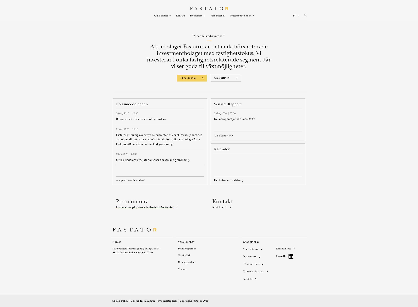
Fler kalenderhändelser (227, 180)
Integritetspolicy (167, 300)
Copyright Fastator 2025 (194, 300)
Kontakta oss (219, 207)
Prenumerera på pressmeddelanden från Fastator (145, 207)
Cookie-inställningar (143, 300)
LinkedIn (281, 256)
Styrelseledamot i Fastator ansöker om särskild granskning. (153, 160)
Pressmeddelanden (242, 15)
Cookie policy (120, 300)
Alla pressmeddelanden (130, 180)
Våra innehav (217, 15)
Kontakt (180, 15)
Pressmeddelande (253, 271)
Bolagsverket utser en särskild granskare (141, 119)
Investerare (197, 15)
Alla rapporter (222, 135)
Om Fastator (162, 15)
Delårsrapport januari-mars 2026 (234, 119)
